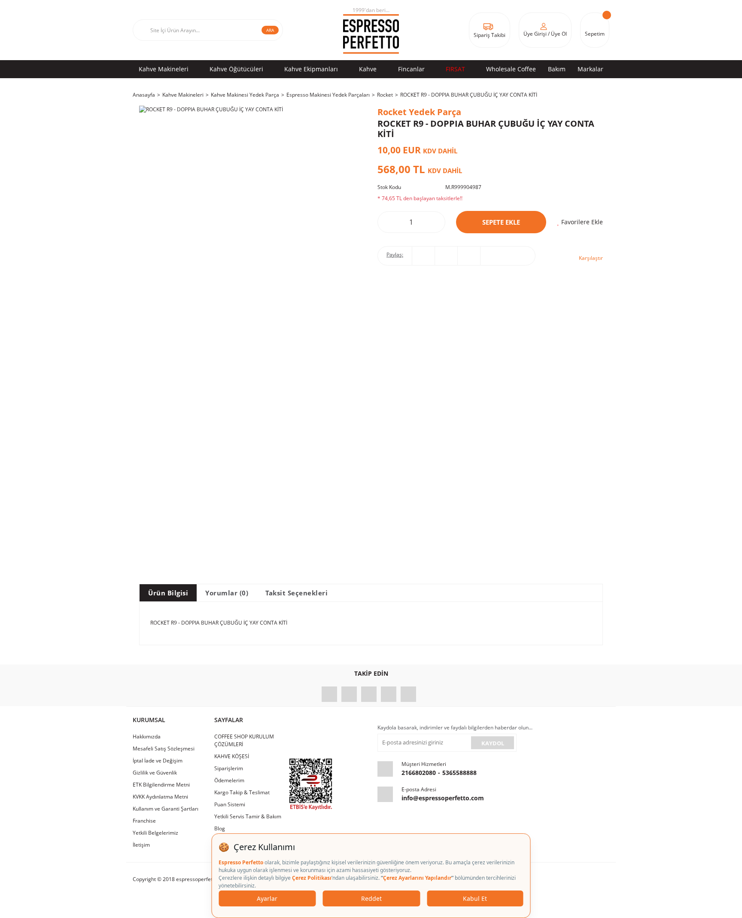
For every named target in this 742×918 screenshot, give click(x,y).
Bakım (557, 69)
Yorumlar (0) (226, 593)
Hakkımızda (147, 736)
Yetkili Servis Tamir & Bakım (247, 816)
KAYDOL (492, 743)
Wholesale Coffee (511, 69)
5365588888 (459, 773)
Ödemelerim (229, 780)
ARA (270, 30)
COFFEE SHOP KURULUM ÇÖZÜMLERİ (244, 740)
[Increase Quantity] (432, 222)
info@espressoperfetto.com (442, 798)
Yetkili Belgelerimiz (155, 832)
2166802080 (418, 773)
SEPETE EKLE (501, 222)
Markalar (590, 69)
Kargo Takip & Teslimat (242, 792)
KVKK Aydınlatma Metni (160, 796)
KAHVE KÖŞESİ (231, 756)
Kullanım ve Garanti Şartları (165, 808)
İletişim (141, 844)
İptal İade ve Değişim (157, 760)
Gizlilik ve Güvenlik (155, 772)
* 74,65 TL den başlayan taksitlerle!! (419, 198)
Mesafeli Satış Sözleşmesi (164, 748)
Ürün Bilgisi (168, 593)
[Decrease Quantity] (390, 222)
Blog (219, 828)
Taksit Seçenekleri (296, 593)
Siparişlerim (228, 768)
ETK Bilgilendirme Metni (161, 784)
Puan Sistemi (229, 804)
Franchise (144, 820)
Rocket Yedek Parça (419, 112)
